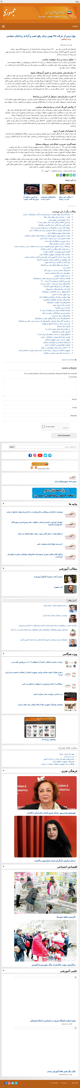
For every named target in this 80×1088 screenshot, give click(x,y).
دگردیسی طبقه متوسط (66, 916)
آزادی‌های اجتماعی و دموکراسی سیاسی (56, 342)
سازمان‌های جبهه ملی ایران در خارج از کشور (59, 759)
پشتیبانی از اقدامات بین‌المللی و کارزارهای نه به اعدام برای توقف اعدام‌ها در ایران (34, 512)
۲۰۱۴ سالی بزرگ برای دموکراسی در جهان (55, 348)
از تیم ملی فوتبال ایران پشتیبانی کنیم (49, 544)
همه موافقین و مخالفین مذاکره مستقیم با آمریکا (53, 260)
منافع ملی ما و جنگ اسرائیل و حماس (57, 273)
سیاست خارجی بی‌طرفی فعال (59, 244)
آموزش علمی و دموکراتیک (61, 332)
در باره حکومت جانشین (62, 276)
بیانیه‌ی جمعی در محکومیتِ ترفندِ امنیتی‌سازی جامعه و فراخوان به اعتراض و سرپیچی (48, 625)
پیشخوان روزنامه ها (49, 739)
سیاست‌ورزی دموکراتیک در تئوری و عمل (56, 313)
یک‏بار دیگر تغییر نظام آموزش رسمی (61, 1071)
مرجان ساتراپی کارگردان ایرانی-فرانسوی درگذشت (55, 860)
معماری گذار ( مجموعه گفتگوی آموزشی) (48, 576)
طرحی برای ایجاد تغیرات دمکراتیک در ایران (55, 337)
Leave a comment (68, 360)
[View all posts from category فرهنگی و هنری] (4, 771)
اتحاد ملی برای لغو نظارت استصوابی (57, 289)
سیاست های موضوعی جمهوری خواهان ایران (54, 254)
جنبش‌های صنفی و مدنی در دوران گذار (57, 270)
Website (73, 416)
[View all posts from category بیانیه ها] (4, 504)
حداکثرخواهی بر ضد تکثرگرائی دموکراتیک (56, 292)
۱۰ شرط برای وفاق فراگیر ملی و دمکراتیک (55, 265)
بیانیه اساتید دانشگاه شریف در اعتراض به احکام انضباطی (53, 1020)
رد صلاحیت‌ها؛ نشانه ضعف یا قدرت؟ (57, 329)
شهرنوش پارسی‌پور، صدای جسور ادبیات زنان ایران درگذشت (51, 812)
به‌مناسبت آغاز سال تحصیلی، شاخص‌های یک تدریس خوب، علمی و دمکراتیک (44, 321)
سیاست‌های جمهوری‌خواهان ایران (58, 233)
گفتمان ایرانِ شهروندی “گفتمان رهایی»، (56, 252)
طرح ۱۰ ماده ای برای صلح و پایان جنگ (57, 217)
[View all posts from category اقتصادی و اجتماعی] (4, 867)
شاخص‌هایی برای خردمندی (61, 316)
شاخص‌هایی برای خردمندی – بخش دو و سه (55, 284)
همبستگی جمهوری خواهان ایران (63, 761)
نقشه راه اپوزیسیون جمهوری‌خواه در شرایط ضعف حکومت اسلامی (47, 236)
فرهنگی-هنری (69, 771)
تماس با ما (54, 1082)
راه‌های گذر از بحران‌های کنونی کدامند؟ (57, 286)
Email (74, 407)
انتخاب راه (66, 268)
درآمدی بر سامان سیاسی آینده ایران (55, 615)
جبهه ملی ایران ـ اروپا (67, 754)
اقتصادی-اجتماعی (67, 866)
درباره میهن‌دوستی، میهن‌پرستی (59, 220)
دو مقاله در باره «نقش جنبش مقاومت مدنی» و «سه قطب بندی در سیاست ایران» (42, 246)
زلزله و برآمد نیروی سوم (61, 305)
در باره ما (65, 1082)
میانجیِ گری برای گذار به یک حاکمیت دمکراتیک (54, 225)
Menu (77, 1)
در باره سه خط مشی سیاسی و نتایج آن (57, 353)
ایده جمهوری (58, 587)
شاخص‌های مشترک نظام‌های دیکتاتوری (56, 300)
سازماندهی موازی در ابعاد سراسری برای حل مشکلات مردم (49, 230)
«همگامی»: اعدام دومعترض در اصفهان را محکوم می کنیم (42, 684)
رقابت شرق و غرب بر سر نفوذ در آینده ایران (55, 238)
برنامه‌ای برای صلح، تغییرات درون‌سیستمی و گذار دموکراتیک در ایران (46, 214)
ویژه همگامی (69, 654)
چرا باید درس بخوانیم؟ (62, 308)
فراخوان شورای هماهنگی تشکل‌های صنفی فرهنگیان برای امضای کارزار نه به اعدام (39, 630)
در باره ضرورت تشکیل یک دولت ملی (57, 241)
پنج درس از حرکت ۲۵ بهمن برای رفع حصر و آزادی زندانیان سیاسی (47, 257)
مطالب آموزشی (68, 568)
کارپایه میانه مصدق (63, 326)
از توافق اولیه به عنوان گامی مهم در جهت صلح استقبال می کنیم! (40, 533)
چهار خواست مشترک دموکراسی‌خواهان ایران (54, 297)
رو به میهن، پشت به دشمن (61, 294)
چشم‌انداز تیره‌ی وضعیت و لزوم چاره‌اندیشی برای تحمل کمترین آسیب (44, 640)
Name (74, 399)
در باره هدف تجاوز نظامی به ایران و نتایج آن (55, 249)
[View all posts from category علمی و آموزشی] (4, 971)
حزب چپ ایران (69, 756)
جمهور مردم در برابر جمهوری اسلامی (57, 340)
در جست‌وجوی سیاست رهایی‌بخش (56, 605)
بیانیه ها (73, 504)
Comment (72, 377)
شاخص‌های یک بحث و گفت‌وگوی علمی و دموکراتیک (52, 318)
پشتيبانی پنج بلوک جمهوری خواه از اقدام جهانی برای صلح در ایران (40, 704)
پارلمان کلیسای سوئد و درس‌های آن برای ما (55, 310)
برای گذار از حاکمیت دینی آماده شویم (57, 262)
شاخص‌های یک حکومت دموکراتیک (58, 302)
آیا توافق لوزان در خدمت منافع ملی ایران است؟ (53, 334)
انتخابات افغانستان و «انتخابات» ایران (57, 345)
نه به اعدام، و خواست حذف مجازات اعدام (48, 694)
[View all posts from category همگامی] (4, 654)
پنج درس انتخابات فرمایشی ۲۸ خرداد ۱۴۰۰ (55, 281)
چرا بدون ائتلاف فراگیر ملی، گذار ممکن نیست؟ (54, 222)
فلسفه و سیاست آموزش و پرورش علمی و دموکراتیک (51, 278)
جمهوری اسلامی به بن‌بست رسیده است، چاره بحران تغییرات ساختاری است (44, 350)
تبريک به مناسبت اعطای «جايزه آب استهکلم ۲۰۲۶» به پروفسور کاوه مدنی (36, 662)
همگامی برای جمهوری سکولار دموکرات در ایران (57, 764)
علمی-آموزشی (68, 971)
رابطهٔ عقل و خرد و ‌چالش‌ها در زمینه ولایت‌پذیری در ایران (50, 228)
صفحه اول (75, 1082)
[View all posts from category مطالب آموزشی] (4, 568)
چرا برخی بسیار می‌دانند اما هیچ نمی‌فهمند (56, 324)
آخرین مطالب (72, 600)
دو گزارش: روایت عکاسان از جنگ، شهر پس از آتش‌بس (54, 964)
